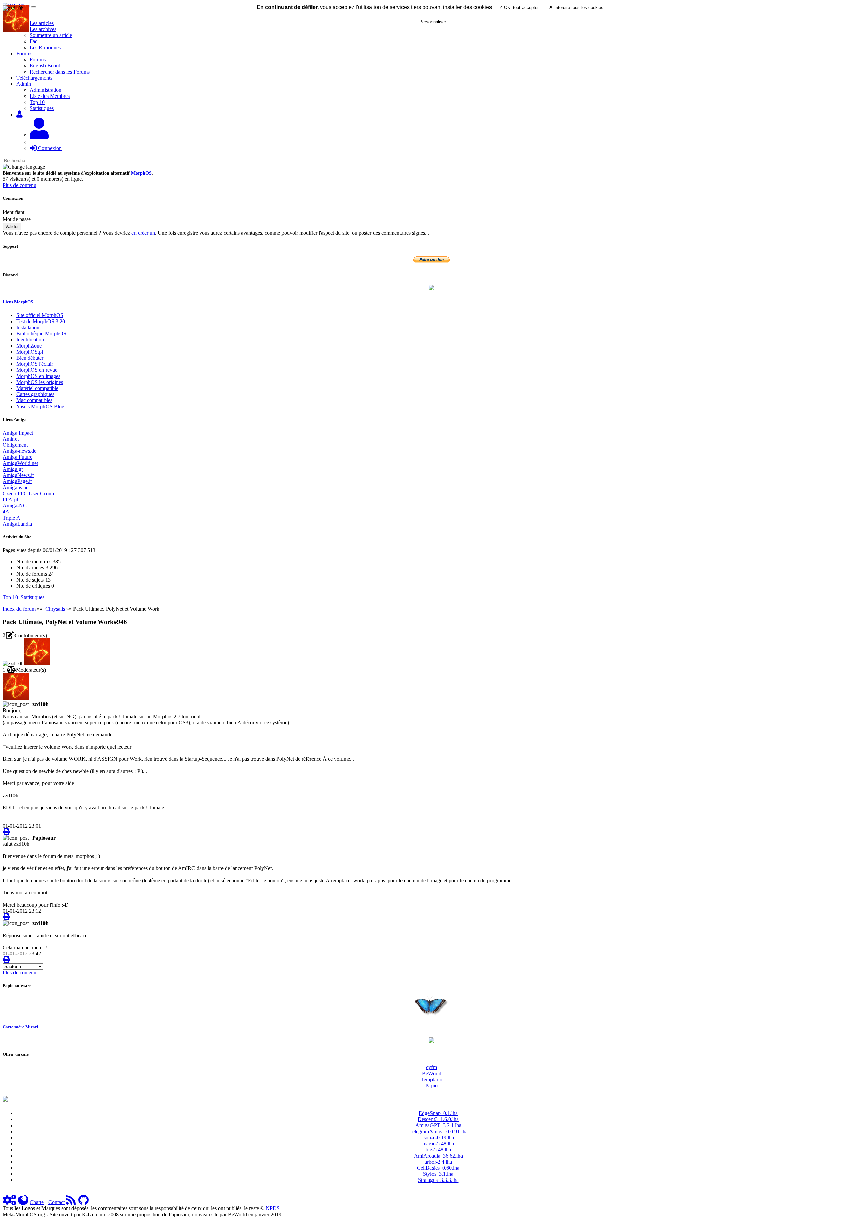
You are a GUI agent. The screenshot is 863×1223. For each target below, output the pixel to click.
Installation (27, 327)
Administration (45, 90)
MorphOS (141, 173)
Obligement (15, 445)
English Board (45, 65)
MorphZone (29, 346)
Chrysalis (55, 609)
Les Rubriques (45, 47)
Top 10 (37, 102)
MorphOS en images (38, 376)
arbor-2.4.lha (438, 1162)
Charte (37, 1202)
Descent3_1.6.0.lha (438, 1119)
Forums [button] (24, 53)
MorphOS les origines (39, 382)
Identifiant (13, 212)
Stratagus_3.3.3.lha (438, 1180)
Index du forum (19, 609)
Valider (12, 226)
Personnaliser (432, 21)
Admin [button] (23, 84)
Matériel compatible (37, 388)
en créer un (143, 233)
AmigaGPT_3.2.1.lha (438, 1125)
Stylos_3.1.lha (438, 1174)
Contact (56, 1202)
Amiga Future (17, 457)
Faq (34, 41)
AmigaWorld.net (20, 463)
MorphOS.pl (29, 352)
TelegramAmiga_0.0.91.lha (438, 1131)
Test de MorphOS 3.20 (40, 321)
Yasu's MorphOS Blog (40, 406)
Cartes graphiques (35, 394)
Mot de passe (17, 219)
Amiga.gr (13, 469)
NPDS (273, 1208)
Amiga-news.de (19, 451)
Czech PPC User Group (28, 493)
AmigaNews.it (18, 475)
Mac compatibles (34, 400)
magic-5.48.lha (438, 1143)
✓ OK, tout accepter (519, 7)
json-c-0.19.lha (438, 1137)
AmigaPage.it (17, 481)
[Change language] (24, 167)
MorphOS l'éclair (34, 364)
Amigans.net (16, 487)
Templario (431, 1079)
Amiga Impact (18, 433)
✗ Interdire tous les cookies (576, 7)
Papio (431, 1085)
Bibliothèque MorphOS (41, 333)
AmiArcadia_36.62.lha (438, 1156)
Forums (38, 59)
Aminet (11, 439)
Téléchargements (34, 78)
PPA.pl (10, 499)
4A (6, 512)
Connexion (49, 148)
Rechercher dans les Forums (60, 72)
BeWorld (431, 1073)
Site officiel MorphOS (39, 315)
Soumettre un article (51, 35)
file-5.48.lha (438, 1149)
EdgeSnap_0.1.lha (438, 1113)
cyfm (431, 1067)
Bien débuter (29, 358)
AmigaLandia (17, 524)
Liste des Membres (50, 96)
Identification (30, 339)
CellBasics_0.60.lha (438, 1168)
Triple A (11, 518)
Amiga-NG (15, 505)
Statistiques (42, 108)
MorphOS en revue (36, 370)
